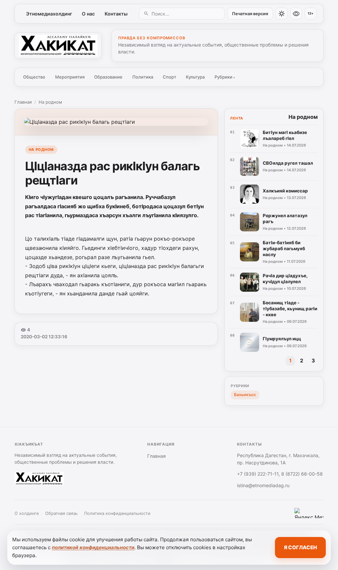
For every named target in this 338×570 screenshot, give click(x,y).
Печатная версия (250, 13)
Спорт (169, 77)
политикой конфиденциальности (93, 547)
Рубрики (225, 77)
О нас (88, 14)
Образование (108, 77)
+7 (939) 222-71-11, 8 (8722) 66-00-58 (280, 474)
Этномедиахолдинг (49, 14)
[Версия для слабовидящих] (296, 13)
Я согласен (300, 547)
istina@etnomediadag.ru (263, 485)
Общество (34, 77)
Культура (195, 77)
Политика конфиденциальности (117, 513)
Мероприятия (69, 77)
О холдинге (27, 513)
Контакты (116, 14)
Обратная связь (61, 513)
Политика (142, 77)
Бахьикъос (245, 394)
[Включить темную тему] (281, 13)
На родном (50, 102)
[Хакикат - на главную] (58, 45)
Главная (23, 102)
